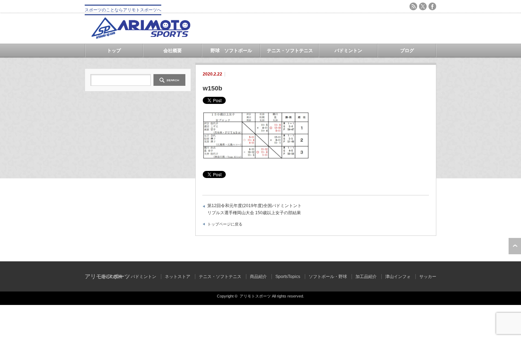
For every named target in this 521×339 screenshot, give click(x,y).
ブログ (407, 50)
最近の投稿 (111, 276)
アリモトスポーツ (255, 296)
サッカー (427, 276)
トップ (114, 50)
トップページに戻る (224, 224)
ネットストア (177, 276)
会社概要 (172, 50)
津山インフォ (398, 276)
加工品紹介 (366, 276)
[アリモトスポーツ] (140, 37)
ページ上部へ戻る (515, 246)
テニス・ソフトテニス (290, 50)
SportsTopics (287, 276)
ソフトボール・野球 (328, 276)
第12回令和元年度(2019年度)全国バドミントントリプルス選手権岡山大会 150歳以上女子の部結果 (254, 209)
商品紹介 (258, 276)
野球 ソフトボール (231, 50)
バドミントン (348, 50)
